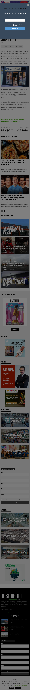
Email (6, 17)
